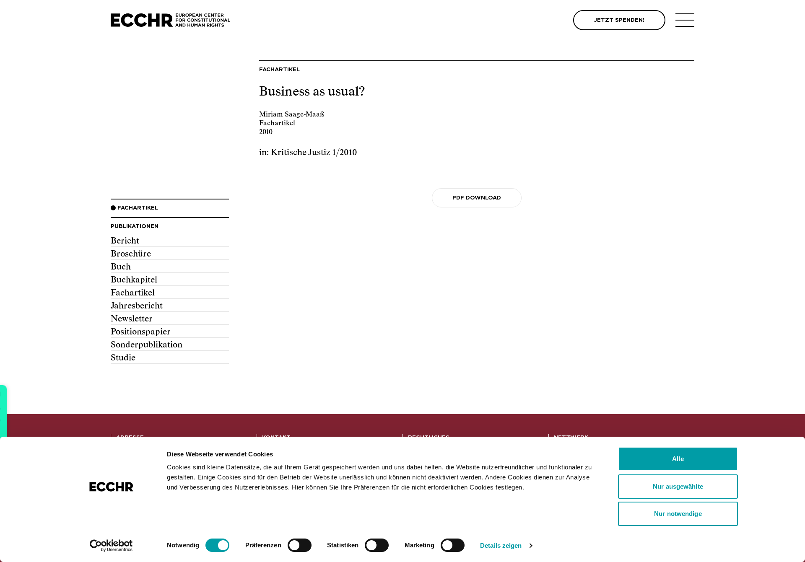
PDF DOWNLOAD (476, 198)
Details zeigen (501, 545)
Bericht (125, 241)
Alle (677, 458)
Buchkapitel (134, 280)
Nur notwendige (677, 513)
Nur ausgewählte (678, 486)
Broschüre (131, 254)
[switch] (300, 545)
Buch (121, 267)
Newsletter (132, 319)
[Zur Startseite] (170, 20)
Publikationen (134, 226)
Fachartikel (133, 293)
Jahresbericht (137, 306)
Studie (123, 358)
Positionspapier (141, 332)
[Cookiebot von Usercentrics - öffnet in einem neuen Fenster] (111, 545)
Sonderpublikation (146, 345)
